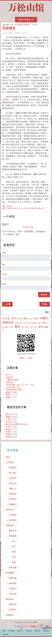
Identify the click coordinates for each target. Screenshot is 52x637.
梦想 (34, 323)
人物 (14, 557)
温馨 (32, 208)
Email (4, 274)
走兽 (14, 552)
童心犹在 (13, 473)
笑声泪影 (37, 208)
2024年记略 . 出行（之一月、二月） (20, 385)
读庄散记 (9, 377)
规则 (31, 327)
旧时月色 (13, 520)
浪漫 (44, 323)
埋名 (14, 208)
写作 (20, 318)
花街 (42, 208)
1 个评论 (16, 33)
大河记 (8, 427)
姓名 (4, 264)
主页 (11, 25)
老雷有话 (10, 615)
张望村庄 (8, 322)
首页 (8, 457)
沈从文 (39, 323)
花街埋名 (9, 28)
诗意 (35, 327)
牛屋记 (8, 432)
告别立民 (9, 382)
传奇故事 (10, 208)
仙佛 (14, 562)
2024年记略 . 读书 (13, 387)
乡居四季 (13, 478)
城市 (30, 319)
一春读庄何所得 (12, 380)
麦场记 (8, 437)
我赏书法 (13, 531)
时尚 (29, 323)
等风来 (8, 434)
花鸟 (14, 547)
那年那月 (26, 25)
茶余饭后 (10, 599)
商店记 (8, 429)
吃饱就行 (13, 610)
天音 (35, 318)
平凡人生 (20, 208)
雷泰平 (35, 622)
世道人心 (13, 489)
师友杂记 (13, 483)
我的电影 (13, 583)
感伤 (28, 208)
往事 (24, 208)
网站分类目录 (25, 20)
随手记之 (10, 510)
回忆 (25, 318)
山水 (14, 541)
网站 (4, 284)
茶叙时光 (13, 604)
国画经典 (13, 536)
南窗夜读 (13, 494)
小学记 (8, 419)
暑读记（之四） (12, 392)
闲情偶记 (13, 504)
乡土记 (6, 318)
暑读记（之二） (12, 397)
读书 (40, 326)
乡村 (14, 318)
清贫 (6, 327)
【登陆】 (22, 358)
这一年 (8, 375)
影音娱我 (10, 573)
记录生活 (13, 589)
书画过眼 (10, 525)
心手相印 (13, 515)
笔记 (23, 327)
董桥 (27, 327)
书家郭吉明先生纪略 (14, 390)
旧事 (25, 323)
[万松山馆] (26, 12)
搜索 (47, 312)
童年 (17, 326)
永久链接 (26, 227)
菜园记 (8, 417)
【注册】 (29, 358)
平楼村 (43, 318)
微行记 (8, 414)
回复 (31, 227)
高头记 (8, 422)
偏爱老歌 (13, 578)
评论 (4, 252)
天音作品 (13, 594)
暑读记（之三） (12, 395)
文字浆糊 (18, 25)
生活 (11, 327)
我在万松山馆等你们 (14, 424)
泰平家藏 (13, 568)
